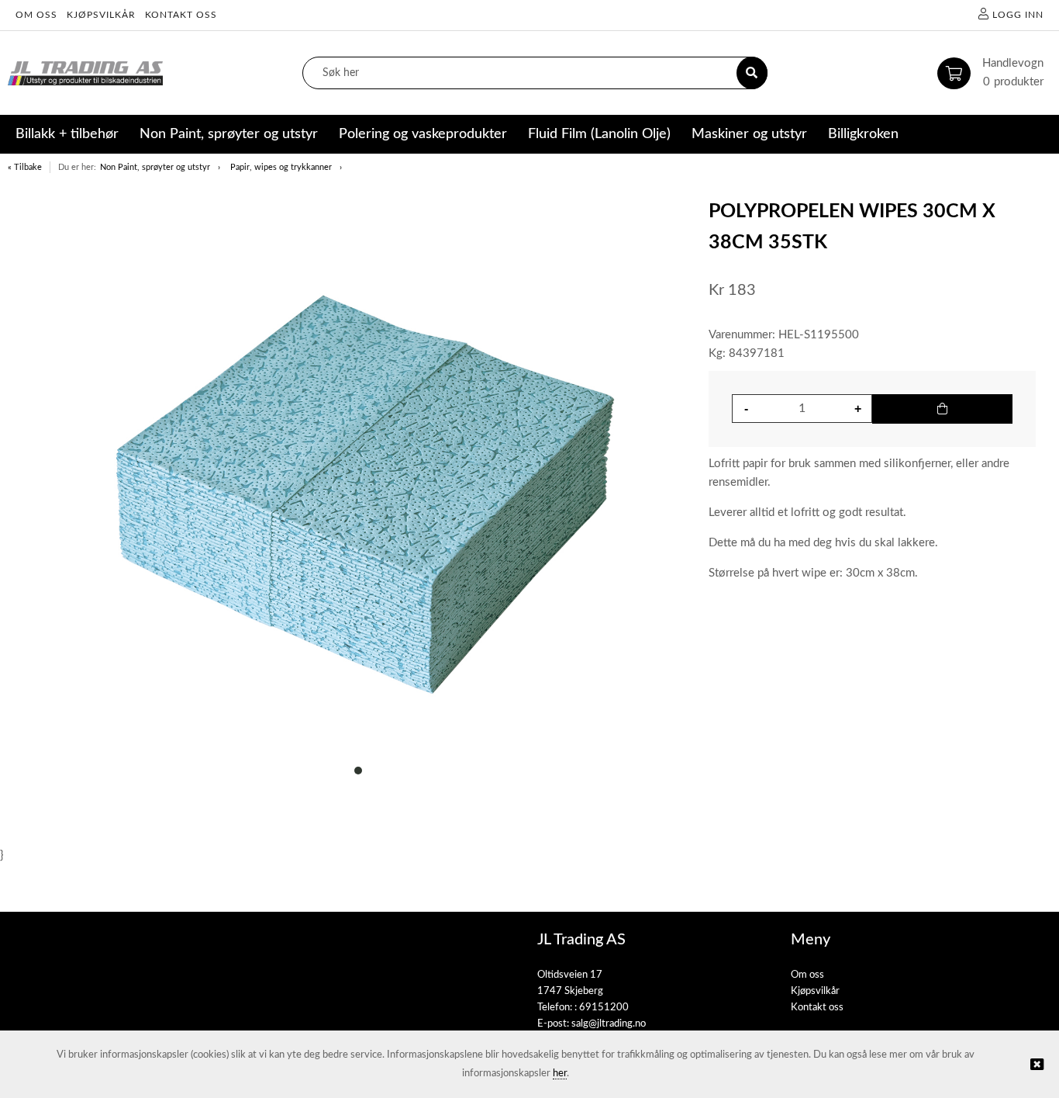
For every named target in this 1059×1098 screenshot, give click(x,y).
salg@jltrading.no (608, 1024)
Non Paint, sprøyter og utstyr (155, 167)
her (560, 1074)
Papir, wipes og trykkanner (281, 167)
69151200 (604, 1008)
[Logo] (85, 73)
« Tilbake (25, 167)
